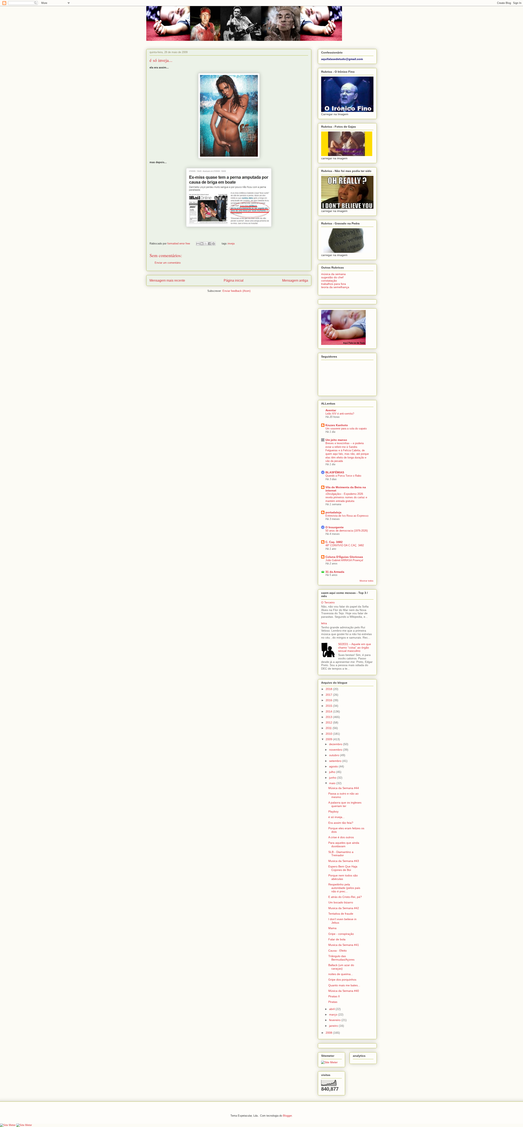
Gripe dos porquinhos (342, 979)
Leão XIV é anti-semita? (339, 413)
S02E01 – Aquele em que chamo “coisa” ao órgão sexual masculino (354, 647)
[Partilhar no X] (206, 244)
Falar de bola (336, 939)
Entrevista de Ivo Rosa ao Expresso (346, 515)
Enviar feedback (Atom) (236, 290)
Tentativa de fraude (340, 913)
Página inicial (234, 280)
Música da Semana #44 (343, 788)
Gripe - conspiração (341, 933)
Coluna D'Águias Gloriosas (344, 556)
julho (332, 772)
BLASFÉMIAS (334, 472)
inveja (231, 243)
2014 (329, 711)
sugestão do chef (332, 277)
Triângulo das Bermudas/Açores (341, 957)
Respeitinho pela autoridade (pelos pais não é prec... (344, 888)
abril (332, 1009)
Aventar (330, 410)
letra (324, 623)
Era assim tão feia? (340, 822)
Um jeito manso (336, 439)
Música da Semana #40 (343, 990)
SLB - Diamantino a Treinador (340, 853)
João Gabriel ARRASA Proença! (344, 560)
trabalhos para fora (333, 283)
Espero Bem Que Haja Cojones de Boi (342, 868)
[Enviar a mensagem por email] (198, 244)
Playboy (333, 811)
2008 (329, 1032)
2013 (329, 717)
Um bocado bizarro (340, 902)
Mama (332, 928)
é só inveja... (336, 817)
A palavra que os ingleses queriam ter (344, 804)
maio (332, 783)
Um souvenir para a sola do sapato (346, 428)
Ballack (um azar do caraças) (341, 966)
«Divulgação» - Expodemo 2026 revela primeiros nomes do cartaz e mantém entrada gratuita (346, 497)
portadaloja (333, 512)
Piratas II (334, 996)
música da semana (333, 274)
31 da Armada (334, 571)
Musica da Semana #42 (343, 908)
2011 (329, 728)
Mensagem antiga (295, 280)
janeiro (334, 1025)
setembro (335, 760)
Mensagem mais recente (167, 280)
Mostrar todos (366, 581)
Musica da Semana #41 (343, 944)
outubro (334, 755)
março (333, 1014)
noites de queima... (340, 974)
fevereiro (335, 1020)
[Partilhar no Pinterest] (213, 244)
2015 (329, 705)
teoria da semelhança (335, 287)
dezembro (336, 744)
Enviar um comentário (168, 262)
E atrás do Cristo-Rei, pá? (345, 896)
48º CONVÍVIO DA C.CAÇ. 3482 (344, 545)
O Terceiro (328, 602)
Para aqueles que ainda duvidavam (343, 844)
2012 (329, 722)
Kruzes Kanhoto (336, 425)
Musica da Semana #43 (343, 861)
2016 (329, 700)
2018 (329, 689)
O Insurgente (334, 527)
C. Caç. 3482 (334, 542)
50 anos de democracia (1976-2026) (346, 530)
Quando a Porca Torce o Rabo (343, 475)
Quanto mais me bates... (344, 985)
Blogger (287, 1115)
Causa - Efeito (337, 950)
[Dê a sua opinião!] (202, 244)
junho (333, 777)
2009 (329, 739)
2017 (329, 694)
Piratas (332, 1001)
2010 (329, 733)
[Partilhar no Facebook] (210, 244)
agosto (334, 766)
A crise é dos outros (341, 837)
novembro (336, 749)
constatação (329, 280)
